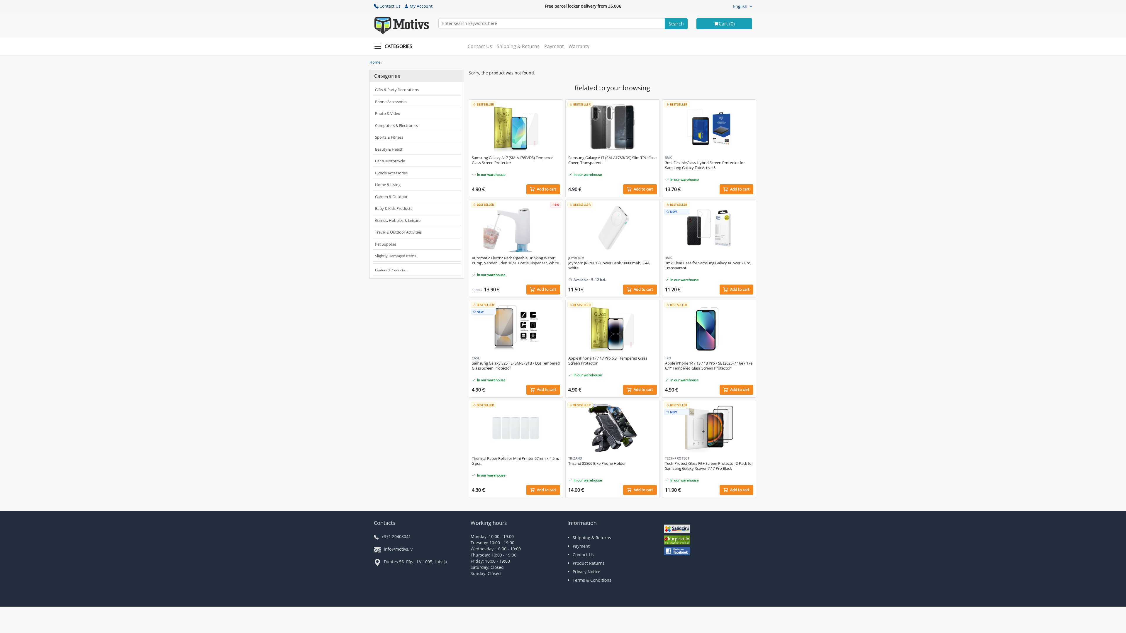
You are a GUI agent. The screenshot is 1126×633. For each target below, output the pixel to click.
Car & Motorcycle (390, 161)
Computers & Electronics (396, 125)
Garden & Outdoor (391, 196)
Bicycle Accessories (391, 173)
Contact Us (390, 6)
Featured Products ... (391, 270)
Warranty (579, 46)
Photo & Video (387, 113)
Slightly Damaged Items (395, 255)
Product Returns (589, 563)
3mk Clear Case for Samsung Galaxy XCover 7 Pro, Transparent (708, 265)
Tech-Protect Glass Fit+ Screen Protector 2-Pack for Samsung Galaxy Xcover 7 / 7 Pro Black (709, 466)
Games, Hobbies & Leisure (397, 220)
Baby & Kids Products (393, 208)
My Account (421, 6)
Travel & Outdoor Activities (398, 232)
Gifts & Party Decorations (397, 89)
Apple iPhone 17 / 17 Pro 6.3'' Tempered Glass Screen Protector (607, 361)
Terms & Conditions (592, 580)
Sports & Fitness (389, 137)
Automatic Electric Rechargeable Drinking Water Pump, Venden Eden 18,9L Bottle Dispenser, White (515, 261)
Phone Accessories (391, 101)
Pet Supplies (385, 244)
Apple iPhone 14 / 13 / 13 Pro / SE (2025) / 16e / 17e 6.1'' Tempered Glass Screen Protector (708, 366)
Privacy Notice (586, 571)
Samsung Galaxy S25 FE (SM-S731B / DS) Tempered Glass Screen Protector (516, 366)
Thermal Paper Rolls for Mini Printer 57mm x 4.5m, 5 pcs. (515, 461)
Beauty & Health (389, 149)
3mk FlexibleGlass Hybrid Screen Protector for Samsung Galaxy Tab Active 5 (705, 165)
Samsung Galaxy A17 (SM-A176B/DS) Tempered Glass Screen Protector (513, 160)
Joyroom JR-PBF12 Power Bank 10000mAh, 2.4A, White (609, 265)
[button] (742, 6)
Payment (554, 46)
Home (374, 62)
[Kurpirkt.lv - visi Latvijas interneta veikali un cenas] (677, 540)
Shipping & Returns (518, 46)
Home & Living (388, 184)
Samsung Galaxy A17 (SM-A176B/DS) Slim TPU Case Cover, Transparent (612, 160)
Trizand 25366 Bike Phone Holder (597, 463)
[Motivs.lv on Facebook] (677, 551)
